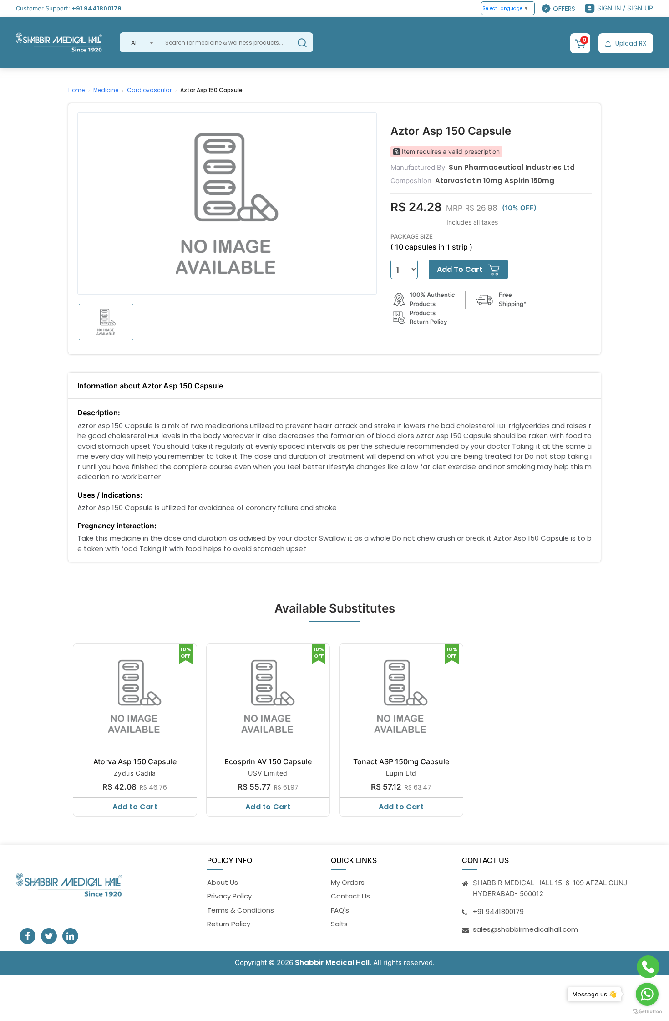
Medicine (105, 90)
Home (76, 90)
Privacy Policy (229, 896)
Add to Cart (134, 806)
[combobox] (139, 42)
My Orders (348, 882)
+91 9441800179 (97, 8)
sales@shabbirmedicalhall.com (525, 929)
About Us (222, 882)
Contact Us (350, 896)
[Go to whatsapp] (647, 994)
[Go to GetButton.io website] (647, 1012)
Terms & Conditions (240, 910)
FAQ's (340, 910)
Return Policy (228, 924)
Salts (339, 924)
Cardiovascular (149, 90)
